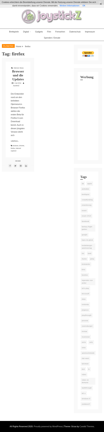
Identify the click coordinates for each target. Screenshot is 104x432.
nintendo (85, 304)
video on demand (85, 381)
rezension (86, 337)
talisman (85, 364)
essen (84, 210)
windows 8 (86, 399)
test (83, 369)
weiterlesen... (15, 141)
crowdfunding (87, 200)
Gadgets (39, 32)
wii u (84, 393)
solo (91, 342)
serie (84, 342)
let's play (85, 288)
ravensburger (87, 326)
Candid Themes (87, 426)
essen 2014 (86, 216)
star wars (85, 358)
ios (83, 253)
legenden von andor (87, 281)
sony (84, 347)
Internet (16, 68)
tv (89, 369)
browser (15, 146)
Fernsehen (60, 32)
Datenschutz (75, 32)
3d (83, 184)
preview (85, 321)
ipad (89, 253)
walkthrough (87, 388)
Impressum (90, 32)
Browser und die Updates (18, 75)
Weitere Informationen (69, 6)
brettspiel (85, 194)
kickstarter (86, 264)
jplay (92, 259)
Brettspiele (14, 32)
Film (49, 32)
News (22, 68)
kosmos (85, 275)
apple (89, 184)
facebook (85, 221)
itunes (84, 259)
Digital (26, 32)
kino (83, 269)
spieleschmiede (88, 353)
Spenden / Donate (52, 38)
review (84, 331)
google (84, 235)
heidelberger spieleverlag (87, 247)
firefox (13, 148)
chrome (21, 146)
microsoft (85, 294)
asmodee (85, 189)
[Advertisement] (88, 119)
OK (83, 6)
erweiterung (86, 205)
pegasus (85, 310)
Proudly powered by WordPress (48, 426)
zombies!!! (86, 404)
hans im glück (87, 240)
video (84, 374)
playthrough (86, 315)
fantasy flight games (87, 228)
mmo (84, 299)
